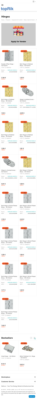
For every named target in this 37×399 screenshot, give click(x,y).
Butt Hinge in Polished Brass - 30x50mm (7, 135)
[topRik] (7, 9)
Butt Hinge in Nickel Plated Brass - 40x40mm (28, 241)
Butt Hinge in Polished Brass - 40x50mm (26, 64)
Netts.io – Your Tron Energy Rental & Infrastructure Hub (17, 386)
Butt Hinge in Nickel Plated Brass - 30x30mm (9, 241)
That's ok (32, 396)
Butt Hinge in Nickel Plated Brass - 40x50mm (9, 277)
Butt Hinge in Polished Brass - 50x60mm (26, 135)
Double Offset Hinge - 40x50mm (7, 64)
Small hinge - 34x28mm (8, 356)
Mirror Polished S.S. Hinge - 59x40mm (27, 356)
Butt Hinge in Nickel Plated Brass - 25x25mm (28, 277)
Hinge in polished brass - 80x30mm (27, 100)
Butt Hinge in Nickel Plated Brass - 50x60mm (28, 206)
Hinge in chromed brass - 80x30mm (8, 171)
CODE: (2, 67)
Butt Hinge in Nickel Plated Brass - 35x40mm (9, 312)
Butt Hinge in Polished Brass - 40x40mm (7, 100)
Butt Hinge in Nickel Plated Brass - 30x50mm (9, 206)
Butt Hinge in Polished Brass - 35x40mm (26, 171)
